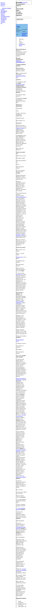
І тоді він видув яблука (21, 415)
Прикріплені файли (23, 2)
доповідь (3, 22)
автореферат (4, 11)
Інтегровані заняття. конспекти (24, 34)
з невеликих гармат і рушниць (20, 235)
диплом (3, 15)
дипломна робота (5, 16)
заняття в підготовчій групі (20, 61)
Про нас (3, 5)
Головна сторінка (6, 8)
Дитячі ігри (4, 19)
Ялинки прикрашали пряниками (21, 379)
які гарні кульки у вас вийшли (21, 569)
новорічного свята (20, 84)
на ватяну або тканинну (21, 476)
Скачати (18, 26)
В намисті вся (19, 257)
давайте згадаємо (20, 128)
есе (1, 23)
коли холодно (19, 274)
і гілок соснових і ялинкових (20, 301)
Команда (3, 2)
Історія (2, 9)
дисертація (3, 17)
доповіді (3, 20)
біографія (3, 12)
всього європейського (21, 197)
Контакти (3, 4)
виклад (2, 13)
